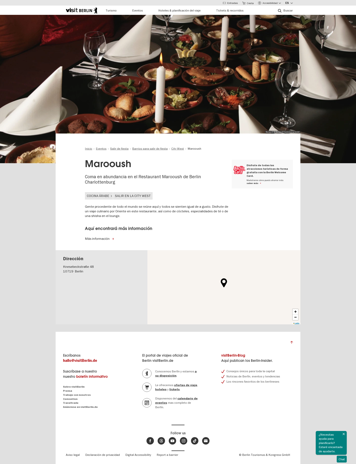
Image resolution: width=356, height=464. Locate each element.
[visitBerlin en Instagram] (183, 441)
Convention (70, 399)
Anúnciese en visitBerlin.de (80, 407)
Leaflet (296, 323)
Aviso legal (73, 455)
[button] (224, 282)
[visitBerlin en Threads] (161, 441)
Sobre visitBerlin (74, 386)
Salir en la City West (133, 196)
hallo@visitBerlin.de (80, 360)
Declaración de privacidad (102, 455)
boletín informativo (92, 376)
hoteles (161, 389)
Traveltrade (70, 402)
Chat (342, 459)
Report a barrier (167, 455)
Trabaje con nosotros (77, 394)
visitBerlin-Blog (233, 355)
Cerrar (343, 433)
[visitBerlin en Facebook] (150, 441)
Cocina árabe (98, 196)
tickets (174, 389)
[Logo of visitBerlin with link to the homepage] (81, 10)
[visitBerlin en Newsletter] (206, 441)
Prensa (67, 390)
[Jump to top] (291, 343)
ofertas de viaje (185, 385)
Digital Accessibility (138, 455)
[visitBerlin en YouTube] (172, 441)
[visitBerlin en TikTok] (194, 441)
